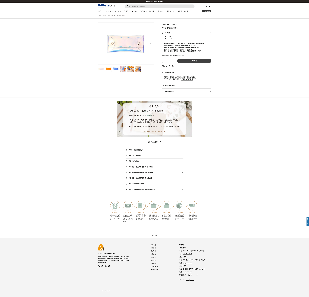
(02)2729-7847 (187, 263)
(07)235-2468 (187, 254)
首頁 (99, 15)
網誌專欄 (153, 251)
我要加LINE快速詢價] (187, 80)
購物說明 (153, 260)
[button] (210, 6)
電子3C (117, 11)
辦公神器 (105, 15)
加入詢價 (194, 61)
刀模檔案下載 (154, 266)
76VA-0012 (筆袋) (170, 25)
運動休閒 (142, 11)
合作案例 (180, 11)
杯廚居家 (108, 11)
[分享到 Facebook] (169, 66)
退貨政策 (153, 254)
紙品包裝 (151, 11)
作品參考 (153, 263)
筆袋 (110, 15)
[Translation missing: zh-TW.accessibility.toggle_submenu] (104, 11)
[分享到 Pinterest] (172, 66)
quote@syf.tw (190, 280)
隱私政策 (153, 257)
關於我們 (186, 11)
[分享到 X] (166, 66)
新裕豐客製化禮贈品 (106, 291)
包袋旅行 (100, 11)
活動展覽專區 (170, 11)
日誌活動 (125, 11)
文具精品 (134, 11)
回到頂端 (154, 235)
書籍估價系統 (154, 269)
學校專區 (160, 11)
